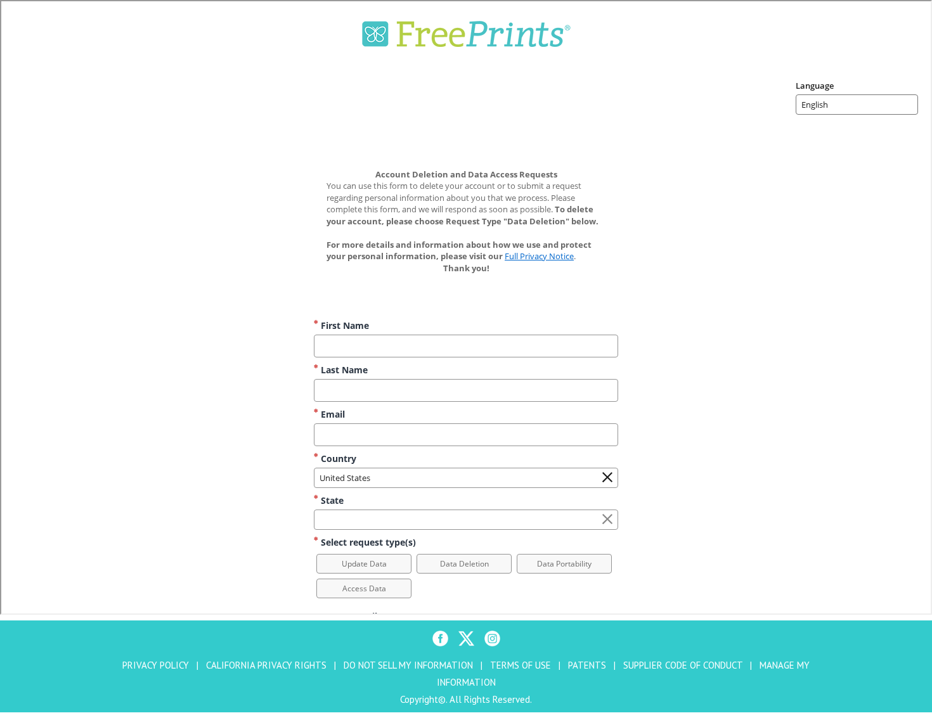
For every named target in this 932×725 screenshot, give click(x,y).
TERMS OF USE (520, 665)
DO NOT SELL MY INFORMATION (408, 665)
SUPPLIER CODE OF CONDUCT (682, 665)
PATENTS (587, 665)
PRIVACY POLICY (155, 665)
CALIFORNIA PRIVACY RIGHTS (266, 665)
